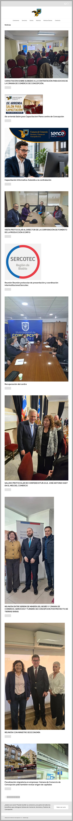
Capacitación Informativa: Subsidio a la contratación (28, 180)
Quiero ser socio (61, 807)
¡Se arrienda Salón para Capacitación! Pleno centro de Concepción (34, 116)
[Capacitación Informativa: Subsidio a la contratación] (36, 152)
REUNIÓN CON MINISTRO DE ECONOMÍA (22, 732)
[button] (36, 54)
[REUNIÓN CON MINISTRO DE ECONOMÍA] (35, 676)
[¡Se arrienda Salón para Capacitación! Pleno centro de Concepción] (24, 104)
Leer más (8, 87)
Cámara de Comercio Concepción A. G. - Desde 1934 (16, 817)
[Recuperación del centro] (36, 338)
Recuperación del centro (16, 384)
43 (17, 797)
